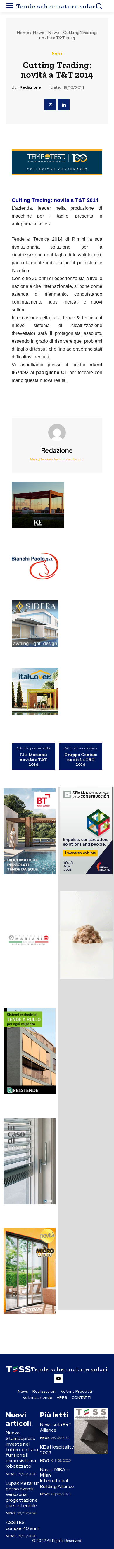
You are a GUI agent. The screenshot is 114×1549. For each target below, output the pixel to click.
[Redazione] (57, 432)
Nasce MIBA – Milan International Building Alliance (57, 1478)
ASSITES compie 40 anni (22, 1525)
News (38, 32)
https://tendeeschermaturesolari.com (57, 459)
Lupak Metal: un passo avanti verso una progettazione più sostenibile (22, 1494)
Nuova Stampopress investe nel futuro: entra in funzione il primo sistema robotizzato (22, 1449)
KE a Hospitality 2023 (57, 1449)
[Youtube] (58, 1378)
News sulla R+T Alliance (56, 1427)
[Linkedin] (64, 104)
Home (23, 32)
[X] (50, 104)
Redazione (30, 87)
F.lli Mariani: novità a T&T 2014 (33, 759)
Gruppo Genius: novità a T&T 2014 (80, 759)
